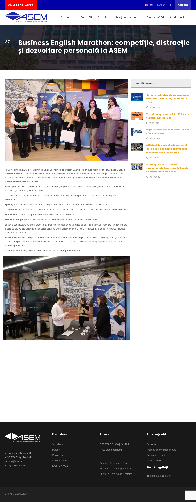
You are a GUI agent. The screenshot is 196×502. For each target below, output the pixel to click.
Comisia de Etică (61, 460)
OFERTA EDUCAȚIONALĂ (114, 444)
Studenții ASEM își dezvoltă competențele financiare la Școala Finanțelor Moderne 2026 (167, 168)
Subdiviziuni (176, 17)
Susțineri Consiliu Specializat (116, 468)
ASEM (162, 4)
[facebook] (170, 4)
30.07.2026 (154, 176)
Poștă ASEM (154, 460)
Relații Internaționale (128, 17)
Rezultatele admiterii (111, 449)
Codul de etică (60, 466)
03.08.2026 (154, 157)
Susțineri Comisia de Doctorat (116, 474)
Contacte (183, 4)
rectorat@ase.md (14, 461)
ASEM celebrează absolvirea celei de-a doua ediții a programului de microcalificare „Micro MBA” (166, 149)
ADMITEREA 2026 (20, 4)
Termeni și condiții (157, 455)
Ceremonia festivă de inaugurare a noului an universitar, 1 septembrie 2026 (167, 98)
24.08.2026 (154, 107)
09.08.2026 (154, 138)
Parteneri (57, 449)
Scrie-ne (151, 444)
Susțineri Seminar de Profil (114, 463)
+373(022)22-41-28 (15, 465)
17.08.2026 (154, 123)
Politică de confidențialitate (161, 449)
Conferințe (57, 455)
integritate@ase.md (160, 476)
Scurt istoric (58, 444)
